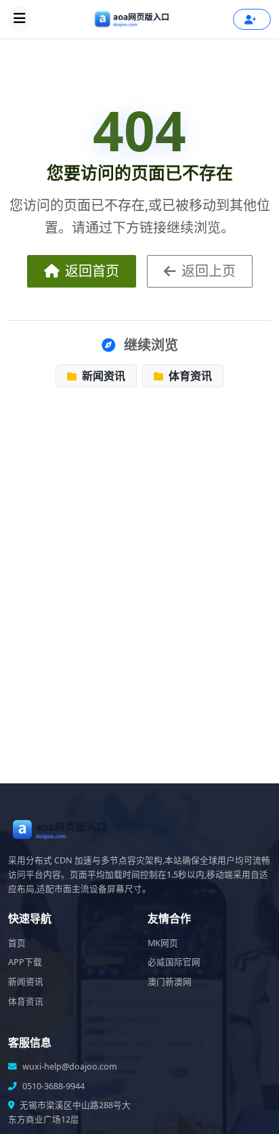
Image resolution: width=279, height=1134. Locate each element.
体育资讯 (189, 375)
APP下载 (25, 962)
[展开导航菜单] (19, 19)
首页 (17, 943)
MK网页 (163, 943)
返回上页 (208, 271)
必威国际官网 (174, 962)
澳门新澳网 (170, 982)
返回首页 (92, 271)
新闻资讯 (102, 375)
